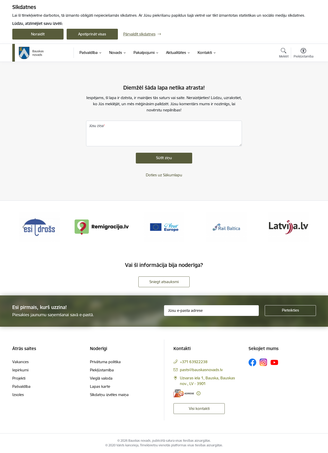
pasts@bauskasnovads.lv (201, 369)
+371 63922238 (194, 361)
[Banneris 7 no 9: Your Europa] (164, 226)
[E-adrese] (183, 393)
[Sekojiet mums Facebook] (252, 362)
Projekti (18, 378)
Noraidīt (38, 34)
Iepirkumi (20, 370)
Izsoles (18, 394)
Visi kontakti (199, 408)
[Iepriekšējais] (24, 227)
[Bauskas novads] (31, 53)
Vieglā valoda (101, 378)
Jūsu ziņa (96, 125)
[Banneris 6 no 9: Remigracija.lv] (102, 226)
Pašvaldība (21, 386)
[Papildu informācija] (198, 393)
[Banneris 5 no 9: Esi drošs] (39, 226)
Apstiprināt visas (92, 34)
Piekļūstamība (102, 370)
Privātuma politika (105, 361)
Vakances (20, 361)
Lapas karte (100, 386)
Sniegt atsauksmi (164, 281)
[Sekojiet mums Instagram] (263, 362)
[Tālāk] (304, 227)
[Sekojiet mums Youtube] (274, 362)
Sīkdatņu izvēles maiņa (109, 394)
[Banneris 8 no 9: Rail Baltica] (226, 226)
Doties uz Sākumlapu (164, 174)
